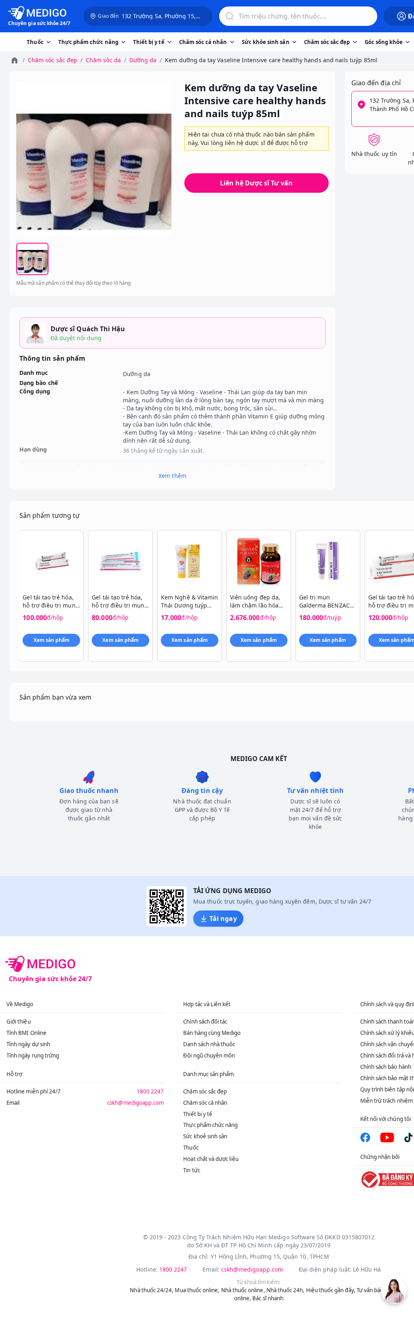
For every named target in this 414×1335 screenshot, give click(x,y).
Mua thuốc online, (197, 1290)
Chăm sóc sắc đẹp (52, 60)
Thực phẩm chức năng (210, 1125)
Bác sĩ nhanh (267, 1298)
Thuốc (190, 1147)
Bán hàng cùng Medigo (212, 1032)
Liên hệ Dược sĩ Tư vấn (256, 183)
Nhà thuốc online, (243, 1290)
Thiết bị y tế (197, 1114)
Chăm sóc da (103, 60)
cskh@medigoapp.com (135, 1102)
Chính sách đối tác (205, 1021)
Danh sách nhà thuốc (209, 1044)
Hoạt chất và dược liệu (210, 1159)
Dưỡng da (142, 60)
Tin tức (191, 1170)
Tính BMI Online (26, 1032)
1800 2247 (150, 1091)
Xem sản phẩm (52, 640)
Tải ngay (223, 918)
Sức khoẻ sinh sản (205, 1136)
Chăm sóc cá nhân (205, 1102)
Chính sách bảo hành (385, 1066)
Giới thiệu (18, 1021)
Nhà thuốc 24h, (285, 1290)
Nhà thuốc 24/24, (151, 1290)
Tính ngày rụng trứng (32, 1055)
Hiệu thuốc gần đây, (330, 1290)
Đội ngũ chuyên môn (209, 1055)
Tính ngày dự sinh (28, 1044)
